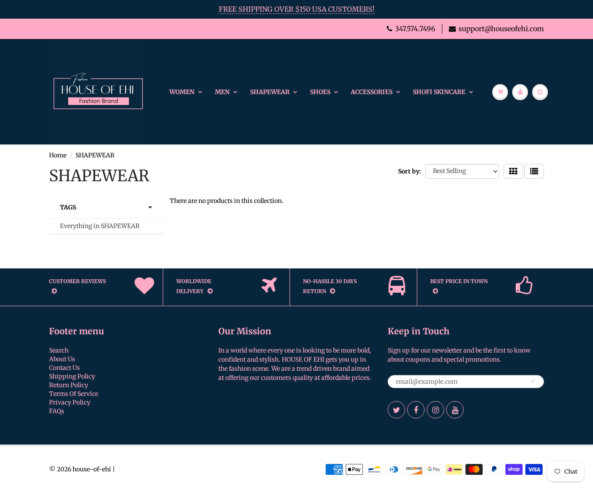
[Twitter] (396, 409)
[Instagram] (435, 409)
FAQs (56, 411)
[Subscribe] (533, 381)
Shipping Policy (72, 376)
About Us (62, 359)
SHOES (320, 92)
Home (57, 155)
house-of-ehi (91, 469)
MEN (222, 92)
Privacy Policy (69, 402)
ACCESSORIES (371, 92)
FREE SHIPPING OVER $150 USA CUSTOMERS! (297, 9)
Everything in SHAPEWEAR (100, 226)
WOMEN (181, 92)
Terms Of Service (73, 394)
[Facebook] (416, 409)
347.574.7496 (415, 28)
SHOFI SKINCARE (439, 92)
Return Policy (68, 385)
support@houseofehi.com (501, 28)
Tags (68, 207)
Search (59, 350)
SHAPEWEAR (270, 92)
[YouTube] (455, 409)
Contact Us (64, 368)
